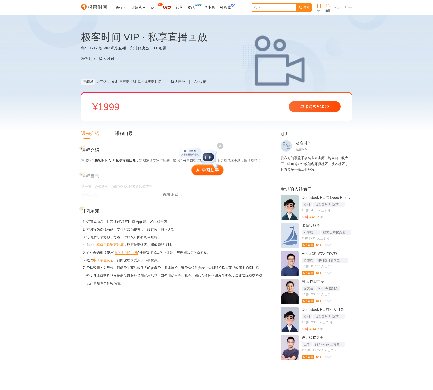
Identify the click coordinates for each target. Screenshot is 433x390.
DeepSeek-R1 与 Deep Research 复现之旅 (326, 197)
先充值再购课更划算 (108, 245)
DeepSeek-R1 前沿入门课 (323, 309)
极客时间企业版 (126, 252)
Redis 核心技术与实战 (319, 253)
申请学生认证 (103, 260)
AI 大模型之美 (313, 281)
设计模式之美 (312, 337)
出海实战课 (311, 225)
